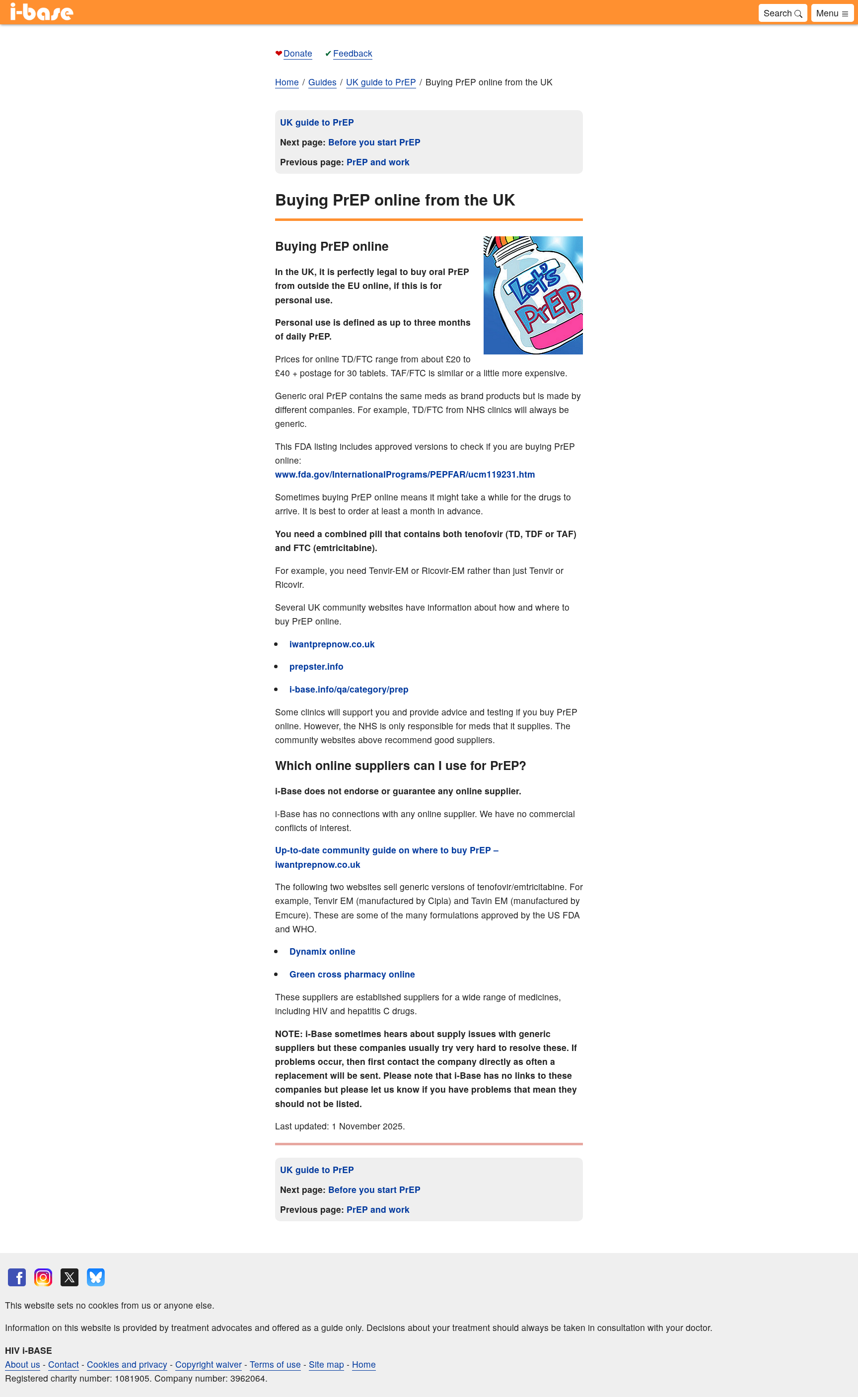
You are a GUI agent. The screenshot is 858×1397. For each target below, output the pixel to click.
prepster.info (316, 666)
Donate (298, 53)
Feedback (352, 53)
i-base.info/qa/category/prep (349, 689)
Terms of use (275, 1364)
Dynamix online (322, 951)
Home (287, 81)
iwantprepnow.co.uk (332, 643)
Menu (828, 12)
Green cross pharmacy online (352, 974)
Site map (326, 1364)
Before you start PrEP (374, 142)
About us (22, 1364)
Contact (63, 1364)
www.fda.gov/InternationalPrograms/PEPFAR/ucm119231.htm (405, 474)
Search (779, 12)
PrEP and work (378, 161)
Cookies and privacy (127, 1364)
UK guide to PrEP (317, 122)
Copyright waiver (208, 1364)
